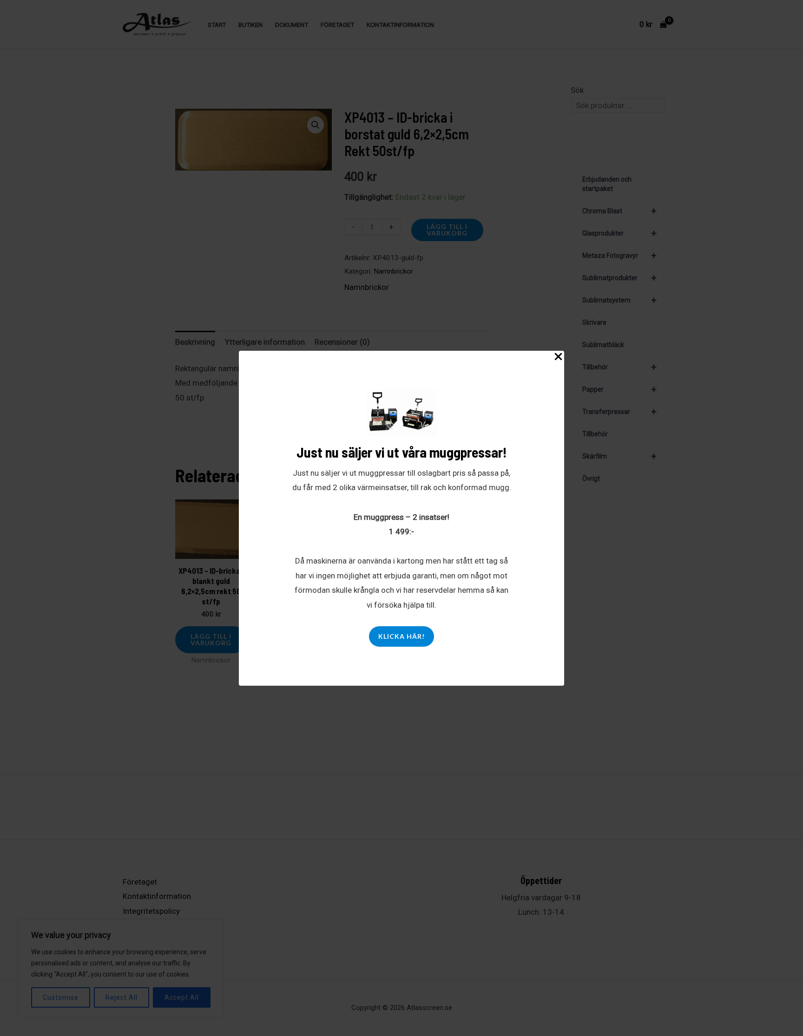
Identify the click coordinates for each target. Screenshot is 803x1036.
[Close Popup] (558, 357)
